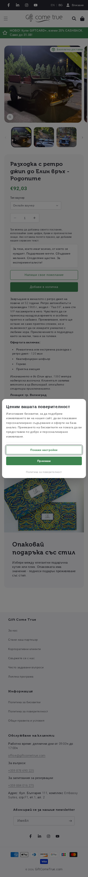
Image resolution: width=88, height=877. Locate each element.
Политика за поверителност (44, 472)
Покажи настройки (44, 450)
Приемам (44, 461)
